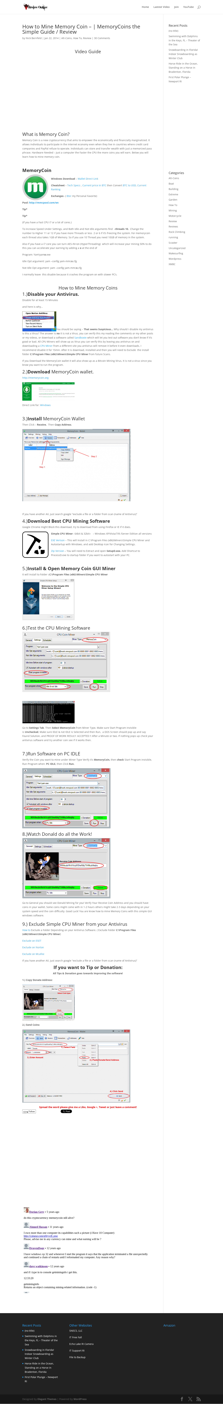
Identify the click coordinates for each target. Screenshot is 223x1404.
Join (176, 7)
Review (87, 38)
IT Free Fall (75, 1337)
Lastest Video (161, 7)
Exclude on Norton (33, 947)
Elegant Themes (46, 1399)
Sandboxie (80, 337)
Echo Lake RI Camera (81, 1344)
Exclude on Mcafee (33, 954)
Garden (173, 199)
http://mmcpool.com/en (44, 202)
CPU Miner (46, 345)
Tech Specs (74, 185)
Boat (171, 183)
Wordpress (175, 258)
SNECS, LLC (75, 1330)
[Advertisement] (196, 143)
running (173, 237)
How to (26, 930)
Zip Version (58, 551)
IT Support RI (76, 1350)
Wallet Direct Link (88, 178)
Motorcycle (175, 215)
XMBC (172, 264)
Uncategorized (177, 248)
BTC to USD (129, 185)
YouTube (188, 7)
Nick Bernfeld (34, 38)
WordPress (80, 1399)
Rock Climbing (177, 232)
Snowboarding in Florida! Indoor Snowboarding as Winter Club (183, 54)
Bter (69, 196)
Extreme (173, 194)
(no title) (173, 30)
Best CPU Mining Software (80, 521)
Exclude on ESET (31, 940)
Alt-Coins (66, 38)
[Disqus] (88, 1159)
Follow (31, 1111)
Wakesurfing (176, 253)
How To (77, 38)
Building (173, 189)
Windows (45, 405)
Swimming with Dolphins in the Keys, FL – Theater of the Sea (184, 40)
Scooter (173, 242)
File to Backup (77, 1357)
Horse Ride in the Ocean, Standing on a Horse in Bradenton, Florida (183, 68)
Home (145, 7)
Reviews (173, 226)
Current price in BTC (94, 185)
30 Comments (102, 38)
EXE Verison (58, 540)
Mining (173, 210)
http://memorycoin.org (35, 377)
